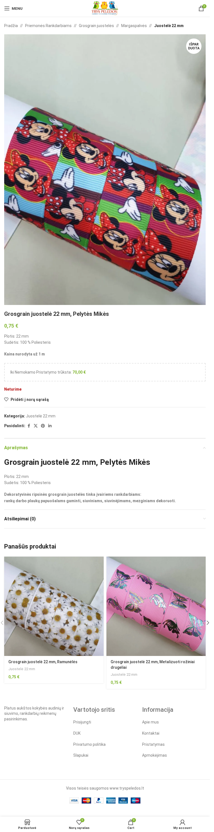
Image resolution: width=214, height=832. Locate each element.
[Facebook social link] (28, 426)
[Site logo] (105, 8)
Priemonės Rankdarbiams (48, 25)
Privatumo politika (89, 744)
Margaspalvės (134, 25)
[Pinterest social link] (43, 426)
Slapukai (80, 755)
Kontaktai (150, 733)
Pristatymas (153, 744)
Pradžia (11, 25)
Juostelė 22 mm (169, 25)
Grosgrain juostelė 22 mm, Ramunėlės (42, 662)
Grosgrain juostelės (96, 25)
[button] (207, 622)
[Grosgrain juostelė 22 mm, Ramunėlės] (54, 606)
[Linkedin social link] (50, 426)
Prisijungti (82, 722)
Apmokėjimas (154, 755)
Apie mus (150, 722)
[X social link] (35, 426)
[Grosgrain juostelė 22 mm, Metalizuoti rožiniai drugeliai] (156, 606)
